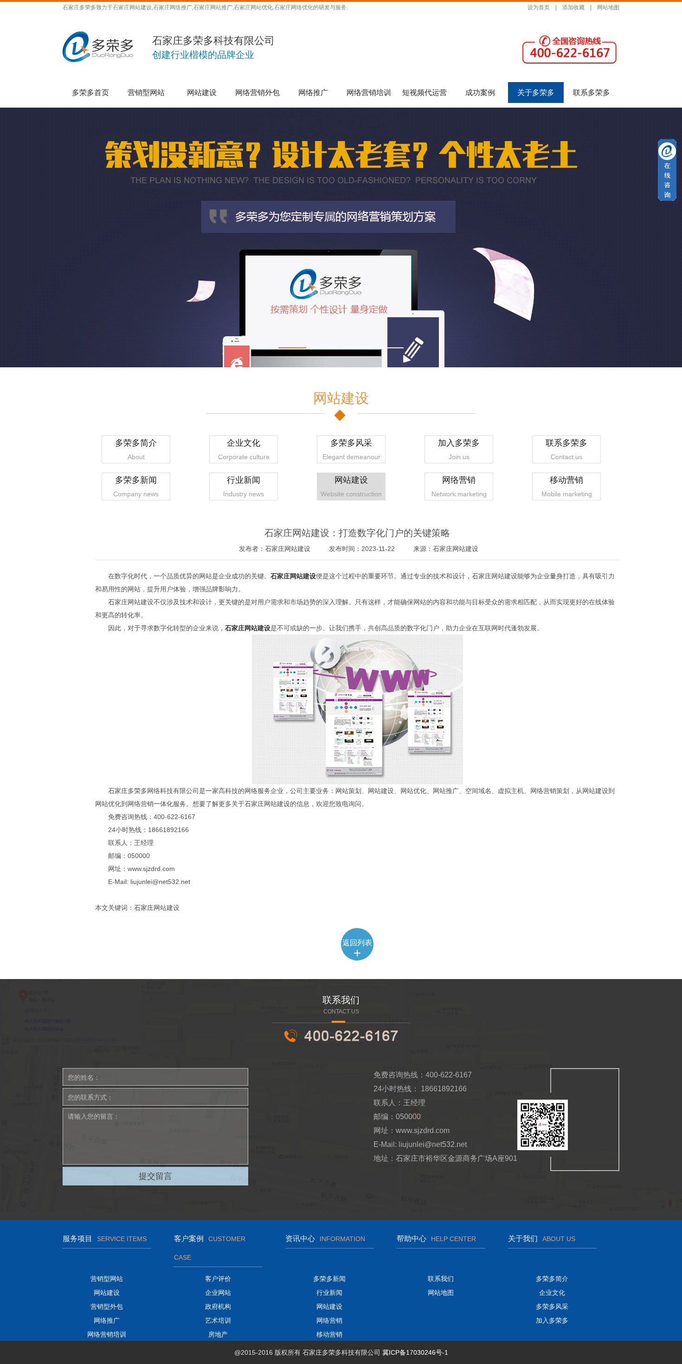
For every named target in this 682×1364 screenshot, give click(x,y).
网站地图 (608, 7)
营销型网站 (146, 92)
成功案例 (480, 92)
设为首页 (539, 7)
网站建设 (202, 92)
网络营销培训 (369, 92)
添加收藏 (573, 7)
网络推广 (313, 92)
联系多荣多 (591, 92)
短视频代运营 (424, 92)
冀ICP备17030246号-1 (415, 1352)
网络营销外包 (257, 92)
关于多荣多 (535, 92)
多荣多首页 (90, 92)
